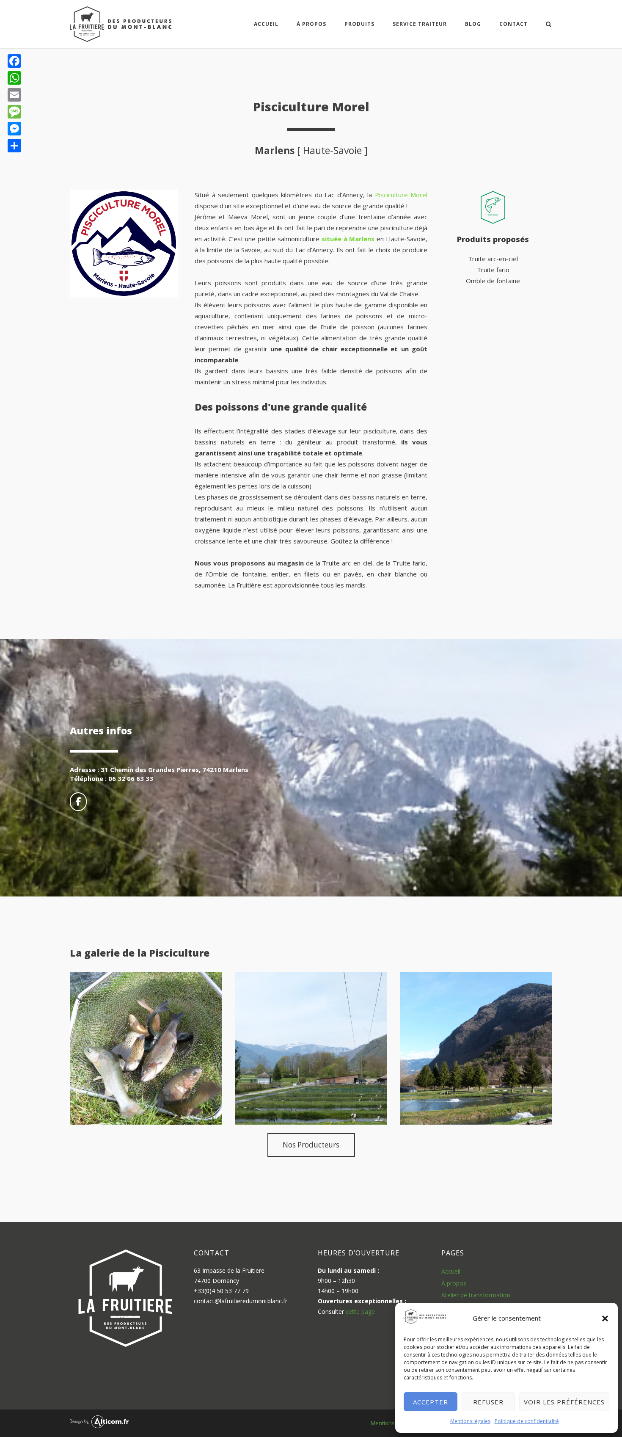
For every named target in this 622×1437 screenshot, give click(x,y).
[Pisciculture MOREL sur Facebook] (78, 801)
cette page (360, 1311)
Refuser (488, 1402)
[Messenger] (14, 128)
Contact (513, 24)
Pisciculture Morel (401, 194)
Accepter (430, 1402)
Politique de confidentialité (527, 1421)
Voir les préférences (564, 1402)
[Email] (14, 94)
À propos (453, 1283)
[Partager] (14, 145)
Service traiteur (420, 24)
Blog (473, 24)
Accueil (266, 24)
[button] (605, 1318)
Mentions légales (470, 1421)
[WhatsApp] (14, 77)
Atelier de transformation (475, 1295)
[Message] (14, 111)
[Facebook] (14, 60)
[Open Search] (548, 25)
